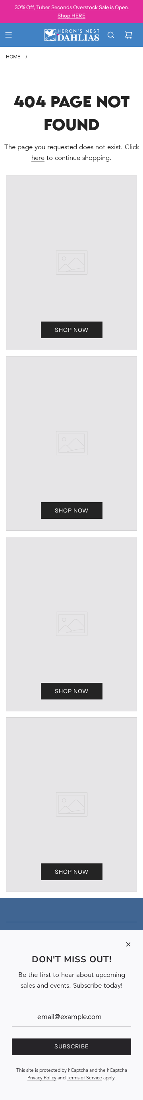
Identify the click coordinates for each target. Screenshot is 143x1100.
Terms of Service (84, 1078)
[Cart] (128, 35)
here (37, 158)
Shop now (72, 329)
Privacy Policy (41, 1078)
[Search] (111, 35)
